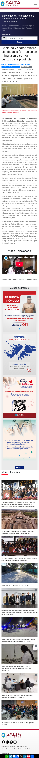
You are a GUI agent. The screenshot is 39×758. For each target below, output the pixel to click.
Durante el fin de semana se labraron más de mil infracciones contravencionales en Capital (18, 640)
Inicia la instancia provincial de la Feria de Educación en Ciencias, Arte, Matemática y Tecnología (16, 668)
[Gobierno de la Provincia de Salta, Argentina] (10, 4)
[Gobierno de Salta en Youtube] (15, 742)
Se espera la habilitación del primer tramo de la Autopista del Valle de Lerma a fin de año (18, 532)
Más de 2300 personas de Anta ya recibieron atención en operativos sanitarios (17, 696)
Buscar (19, 42)
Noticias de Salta (7, 67)
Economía (17, 67)
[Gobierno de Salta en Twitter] (11, 742)
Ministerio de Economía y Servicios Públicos (16, 64)
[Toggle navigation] (35, 4)
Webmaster (5, 753)
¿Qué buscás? (6, 34)
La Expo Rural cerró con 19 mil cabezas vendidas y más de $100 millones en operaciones (19, 559)
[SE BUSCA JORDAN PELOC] (19, 311)
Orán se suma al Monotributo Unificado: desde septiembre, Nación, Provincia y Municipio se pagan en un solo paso (20, 612)
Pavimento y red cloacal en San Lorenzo (16, 586)
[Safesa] (19, 440)
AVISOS (20, 467)
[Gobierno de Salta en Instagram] (7, 742)
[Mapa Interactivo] (19, 354)
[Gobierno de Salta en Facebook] (3, 742)
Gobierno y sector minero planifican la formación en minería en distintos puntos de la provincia (19, 53)
